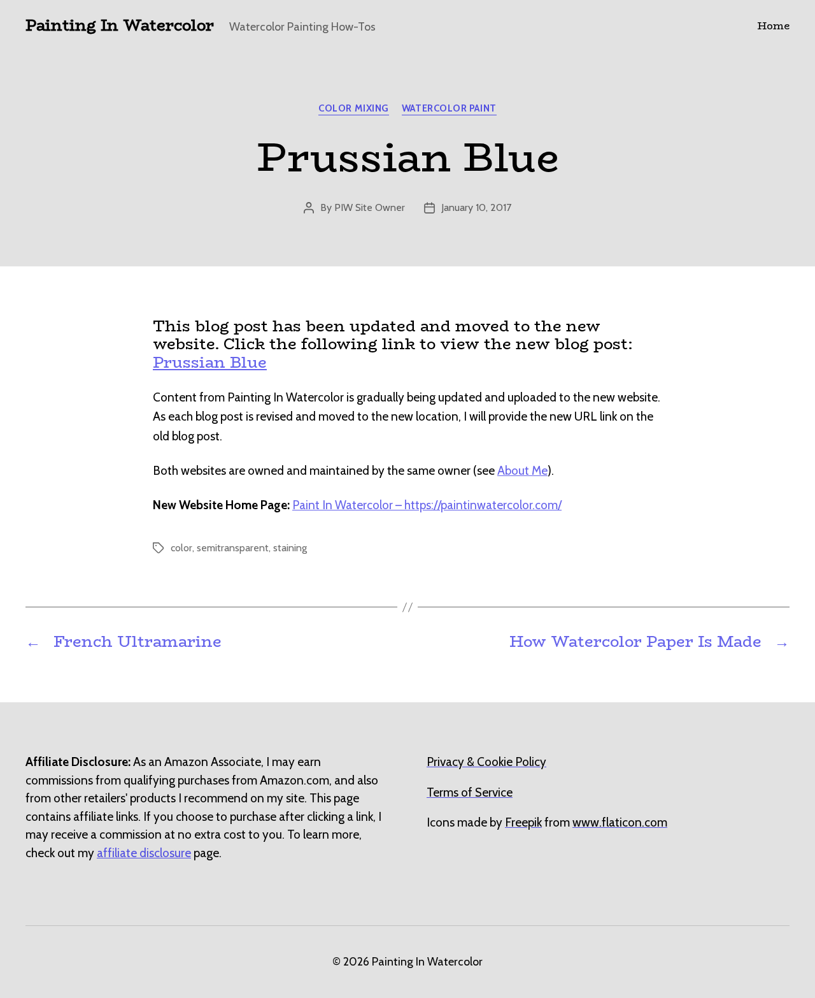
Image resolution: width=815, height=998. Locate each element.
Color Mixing (353, 108)
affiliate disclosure (144, 853)
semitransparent (233, 548)
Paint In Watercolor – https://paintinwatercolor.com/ (427, 505)
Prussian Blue (210, 362)
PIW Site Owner (369, 207)
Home (773, 26)
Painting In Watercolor (119, 25)
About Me (522, 470)
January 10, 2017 (476, 207)
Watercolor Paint (449, 108)
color (181, 548)
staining (290, 548)
